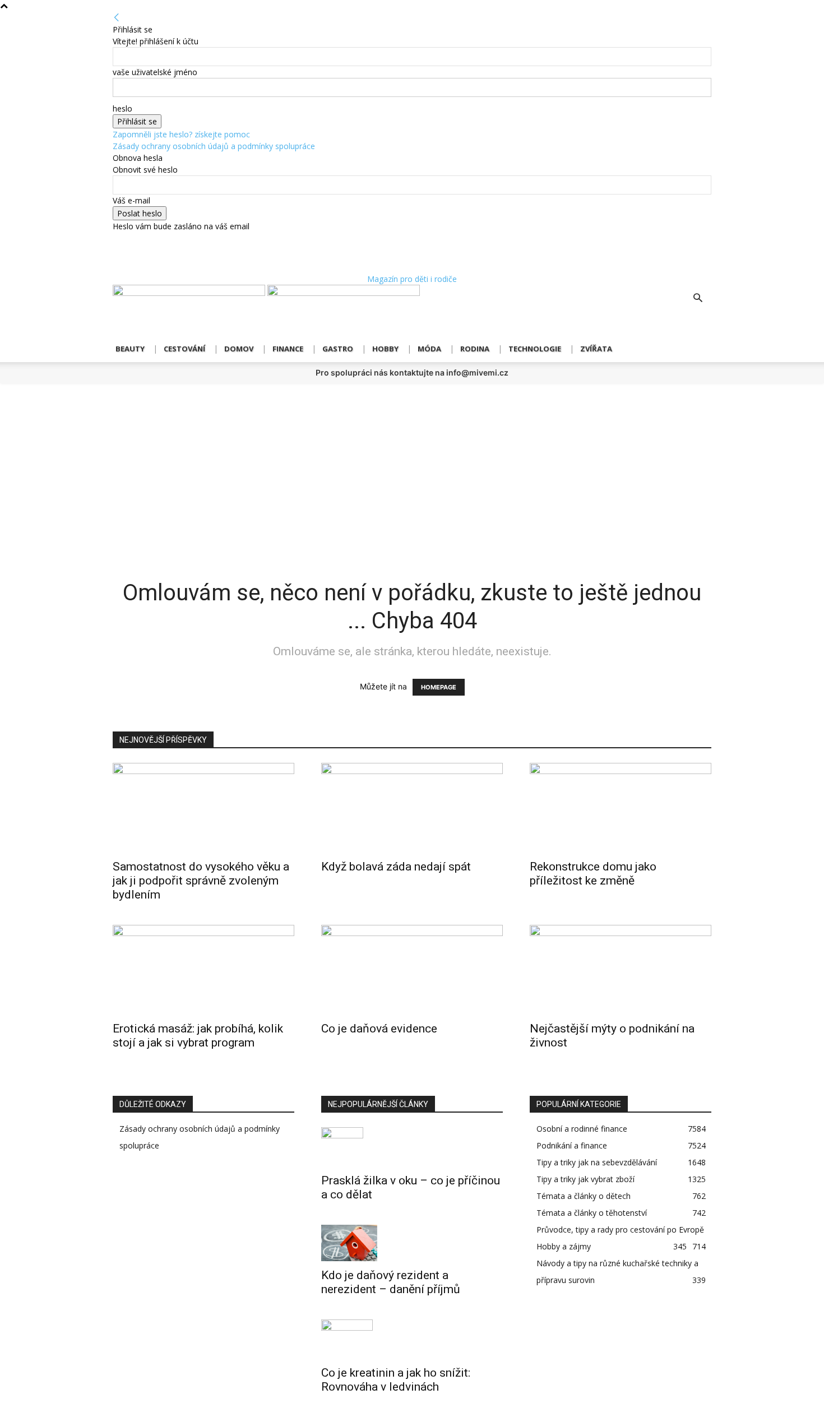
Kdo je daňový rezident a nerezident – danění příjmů (390, 1282)
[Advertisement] (412, 466)
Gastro (337, 349)
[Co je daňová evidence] (412, 970)
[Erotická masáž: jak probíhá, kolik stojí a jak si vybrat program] (203, 970)
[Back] (117, 17)
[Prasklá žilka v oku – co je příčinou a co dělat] (412, 1146)
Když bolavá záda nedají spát (396, 866)
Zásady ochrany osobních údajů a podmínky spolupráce (214, 146)
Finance (287, 349)
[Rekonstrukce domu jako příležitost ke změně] (620, 808)
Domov (238, 349)
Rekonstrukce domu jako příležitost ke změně (593, 873)
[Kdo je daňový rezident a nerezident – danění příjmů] (412, 1243)
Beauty (130, 349)
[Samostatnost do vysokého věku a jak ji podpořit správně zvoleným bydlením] (203, 808)
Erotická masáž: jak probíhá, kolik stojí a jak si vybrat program (198, 1035)
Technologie (534, 349)
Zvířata (596, 349)
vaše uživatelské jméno (155, 72)
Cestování (184, 349)
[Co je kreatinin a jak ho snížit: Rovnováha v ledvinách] (412, 1339)
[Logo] (190, 293)
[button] (697, 299)
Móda (429, 349)
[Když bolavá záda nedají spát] (412, 808)
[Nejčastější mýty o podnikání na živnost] (620, 970)
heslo (122, 108)
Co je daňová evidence (379, 1028)
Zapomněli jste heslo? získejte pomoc (181, 134)
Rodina (474, 349)
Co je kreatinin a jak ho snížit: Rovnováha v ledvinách (395, 1379)
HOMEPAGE (438, 687)
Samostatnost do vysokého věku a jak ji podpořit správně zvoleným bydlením (201, 880)
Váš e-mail (131, 200)
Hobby (385, 349)
